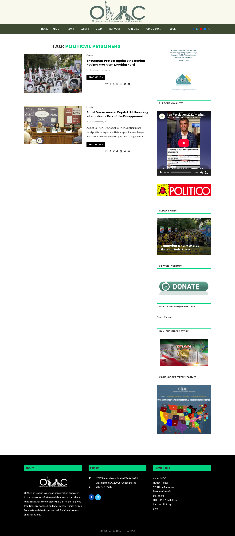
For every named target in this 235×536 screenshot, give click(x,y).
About (57, 28)
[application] (184, 143)
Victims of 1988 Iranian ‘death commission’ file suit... (183, 247)
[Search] (209, 29)
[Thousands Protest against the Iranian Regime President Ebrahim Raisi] (53, 73)
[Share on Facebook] (110, 84)
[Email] (205, 29)
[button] (159, 236)
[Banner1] (184, 409)
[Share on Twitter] (114, 84)
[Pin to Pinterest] (117, 84)
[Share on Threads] (121, 84)
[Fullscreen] (206, 172)
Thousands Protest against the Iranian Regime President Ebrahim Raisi (115, 63)
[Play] (160, 172)
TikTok (171, 28)
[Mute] (201, 172)
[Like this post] (106, 84)
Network (115, 28)
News (70, 28)
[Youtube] (201, 29)
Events (85, 28)
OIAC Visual (153, 28)
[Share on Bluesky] (125, 84)
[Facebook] (193, 29)
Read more (95, 77)
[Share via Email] (129, 84)
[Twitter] (197, 29)
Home (44, 28)
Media (99, 28)
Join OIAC (133, 28)
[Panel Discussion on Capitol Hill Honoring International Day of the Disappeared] (53, 125)
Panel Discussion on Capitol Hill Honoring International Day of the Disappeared (117, 114)
